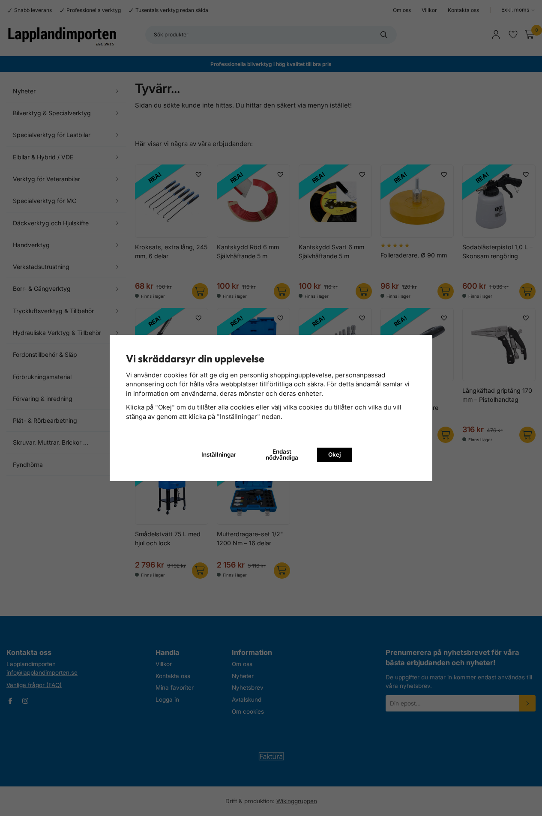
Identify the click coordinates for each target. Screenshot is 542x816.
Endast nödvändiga (282, 454)
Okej (334, 454)
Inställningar (218, 454)
